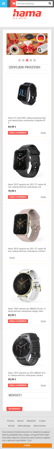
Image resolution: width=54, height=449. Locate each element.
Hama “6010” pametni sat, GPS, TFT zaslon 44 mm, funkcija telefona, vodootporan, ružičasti (27, 250)
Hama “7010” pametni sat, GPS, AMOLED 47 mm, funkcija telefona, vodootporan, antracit (27, 374)
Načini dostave (40, 426)
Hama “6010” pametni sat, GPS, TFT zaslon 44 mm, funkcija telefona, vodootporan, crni (27, 185)
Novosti (20, 421)
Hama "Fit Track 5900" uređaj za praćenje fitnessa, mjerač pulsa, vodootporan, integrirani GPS (27, 120)
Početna (10, 421)
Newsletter (31, 421)
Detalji (43, 133)
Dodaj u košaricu (18, 133)
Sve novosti (14, 409)
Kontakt (11, 426)
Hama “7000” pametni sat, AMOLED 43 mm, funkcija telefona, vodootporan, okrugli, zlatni (27, 310)
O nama (42, 421)
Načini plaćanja (24, 426)
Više (29, 440)
